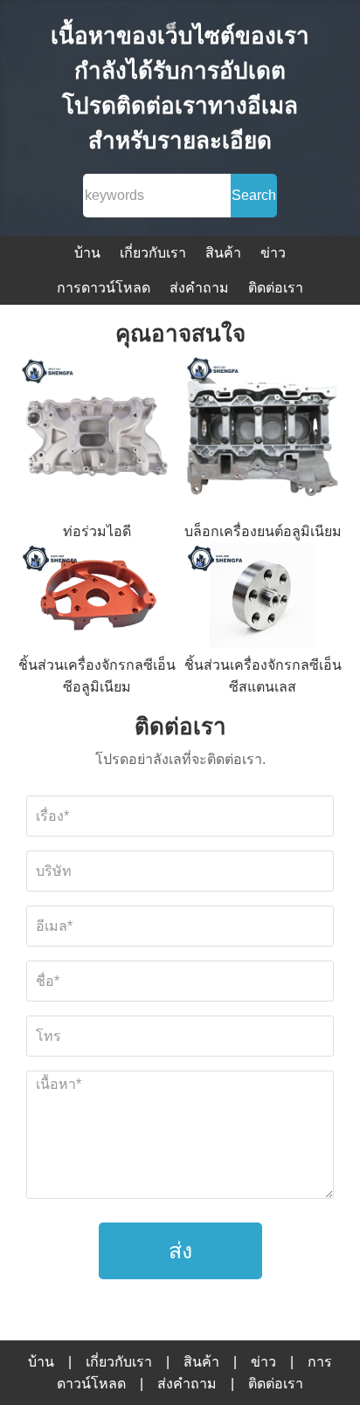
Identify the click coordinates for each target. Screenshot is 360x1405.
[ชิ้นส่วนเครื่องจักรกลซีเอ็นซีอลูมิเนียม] (97, 598)
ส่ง (180, 1250)
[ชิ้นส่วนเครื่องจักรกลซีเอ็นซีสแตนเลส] (263, 598)
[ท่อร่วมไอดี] (97, 437)
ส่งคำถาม (199, 287)
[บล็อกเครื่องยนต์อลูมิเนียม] (263, 437)
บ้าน (87, 252)
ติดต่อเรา (275, 287)
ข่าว (273, 252)
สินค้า (223, 252)
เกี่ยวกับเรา (153, 252)
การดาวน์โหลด (103, 287)
